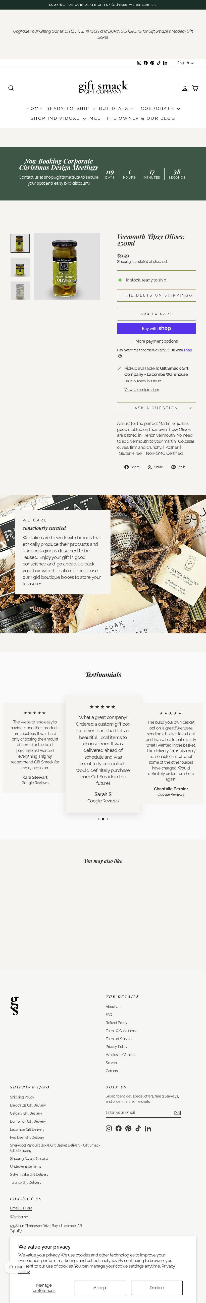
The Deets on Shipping (156, 295)
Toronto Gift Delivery (25, 1182)
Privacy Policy (116, 1046)
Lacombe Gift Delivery (27, 1129)
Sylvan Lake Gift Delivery (29, 1174)
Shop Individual (56, 118)
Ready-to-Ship (68, 108)
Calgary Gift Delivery (26, 1113)
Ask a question (156, 408)
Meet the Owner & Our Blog (132, 118)
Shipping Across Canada (29, 1158)
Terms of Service (118, 1039)
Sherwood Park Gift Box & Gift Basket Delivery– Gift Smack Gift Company (55, 1147)
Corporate (158, 108)
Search (111, 1063)
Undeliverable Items (25, 1166)
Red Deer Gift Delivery (27, 1137)
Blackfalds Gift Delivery (28, 1105)
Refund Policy (116, 1023)
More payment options (156, 341)
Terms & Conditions (120, 1031)
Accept (100, 1287)
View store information (141, 390)
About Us (113, 1006)
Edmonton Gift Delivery (28, 1121)
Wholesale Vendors (121, 1054)
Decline (157, 1287)
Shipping (124, 261)
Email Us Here (21, 1208)
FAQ (109, 1014)
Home (34, 108)
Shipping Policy (22, 1097)
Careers (112, 1071)
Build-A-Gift (118, 108)
